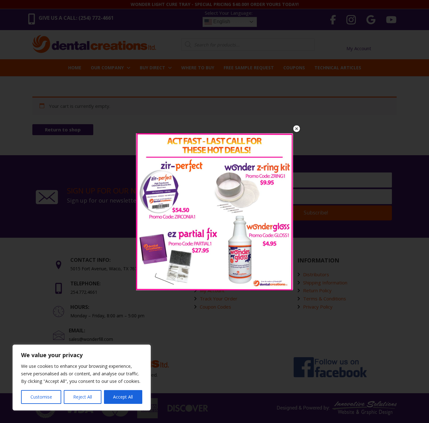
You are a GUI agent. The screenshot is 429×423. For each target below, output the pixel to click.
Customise (41, 397)
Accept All (123, 397)
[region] (82, 377)
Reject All (82, 397)
